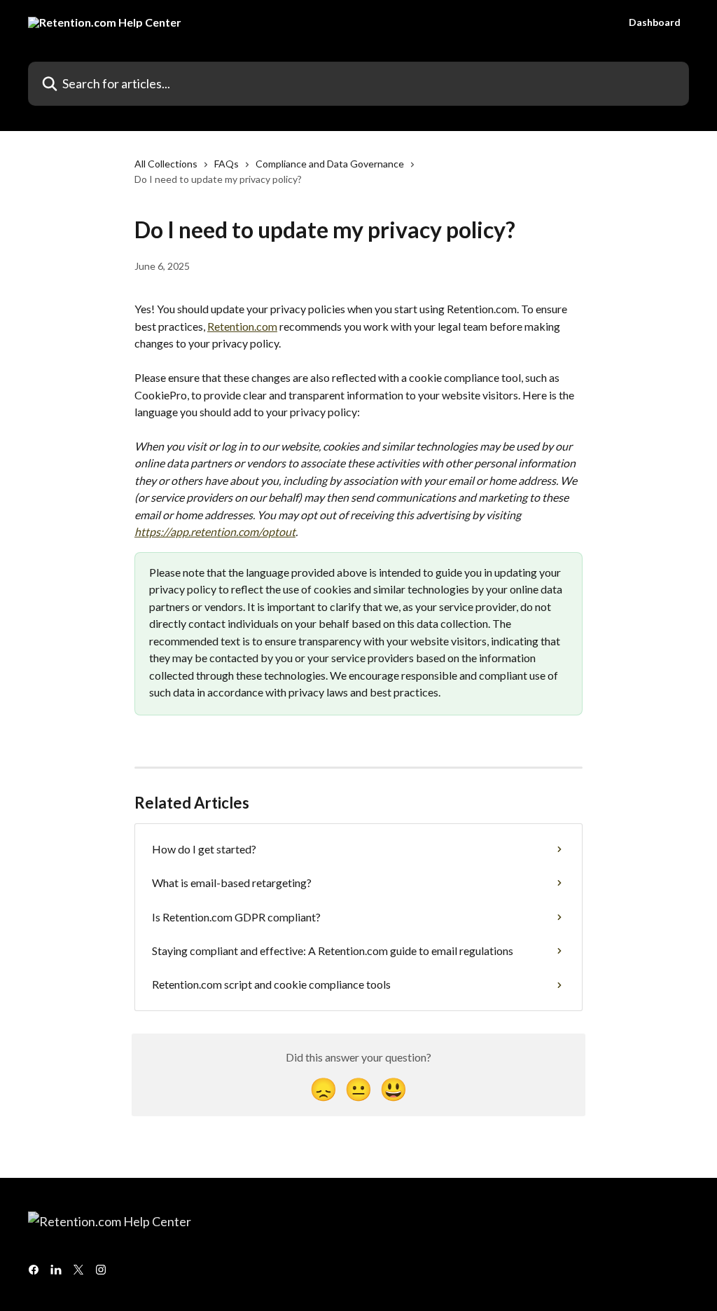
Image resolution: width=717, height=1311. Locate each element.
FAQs (226, 164)
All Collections (165, 164)
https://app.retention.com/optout (214, 531)
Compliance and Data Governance (330, 164)
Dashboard (655, 22)
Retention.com (242, 326)
